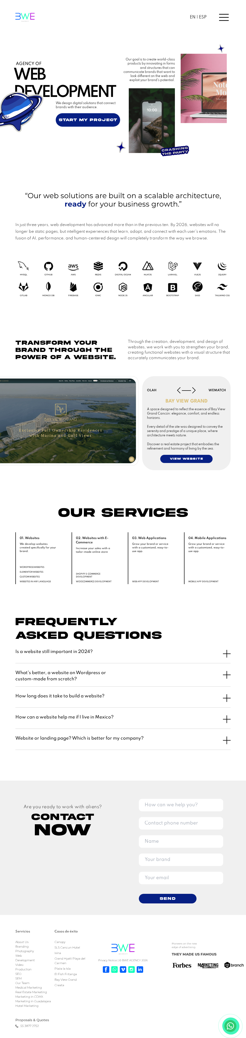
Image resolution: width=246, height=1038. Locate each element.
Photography (24, 951)
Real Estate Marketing (31, 992)
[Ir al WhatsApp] (114, 969)
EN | (194, 17)
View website (186, 458)
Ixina (58, 953)
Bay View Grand (66, 979)
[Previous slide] (179, 390)
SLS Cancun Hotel (67, 947)
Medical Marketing (28, 987)
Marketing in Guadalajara (33, 1001)
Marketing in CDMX (29, 996)
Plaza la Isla (63, 968)
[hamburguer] (219, 17)
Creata (59, 985)
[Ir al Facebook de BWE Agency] (106, 969)
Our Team (22, 983)
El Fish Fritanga (66, 974)
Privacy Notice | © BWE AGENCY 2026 (123, 960)
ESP (202, 17)
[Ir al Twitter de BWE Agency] (123, 969)
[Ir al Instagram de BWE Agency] (131, 969)
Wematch (217, 390)
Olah (151, 390)
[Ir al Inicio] (123, 949)
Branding (22, 946)
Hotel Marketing (26, 1006)
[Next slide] (194, 390)
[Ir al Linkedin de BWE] (140, 969)
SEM (18, 978)
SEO (18, 974)
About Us (22, 942)
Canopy (60, 942)
